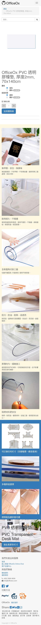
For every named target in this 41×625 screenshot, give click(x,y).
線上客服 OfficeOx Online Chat (13, 564)
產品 (5, 9)
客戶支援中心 (6, 566)
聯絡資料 (5, 573)
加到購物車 (9, 111)
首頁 (3, 561)
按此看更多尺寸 (11, 544)
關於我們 (14, 602)
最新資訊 (5, 575)
